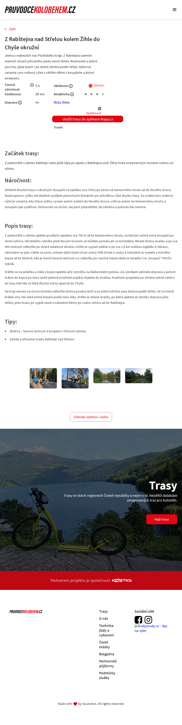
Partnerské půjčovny (108, 663)
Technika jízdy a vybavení (106, 630)
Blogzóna (106, 654)
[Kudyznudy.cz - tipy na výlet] (152, 631)
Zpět (12, 29)
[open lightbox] (43, 378)
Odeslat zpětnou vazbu (91, 417)
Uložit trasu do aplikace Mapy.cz (88, 119)
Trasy (103, 611)
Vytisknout (93, 113)
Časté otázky (104, 644)
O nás (103, 618)
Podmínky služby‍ (107, 675)
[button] (174, 9)
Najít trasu (162, 519)
